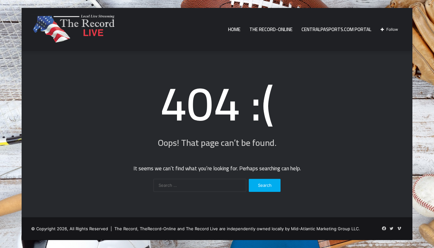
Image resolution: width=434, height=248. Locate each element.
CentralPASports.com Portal (336, 29)
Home (234, 29)
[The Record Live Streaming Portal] (72, 30)
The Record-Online (271, 29)
